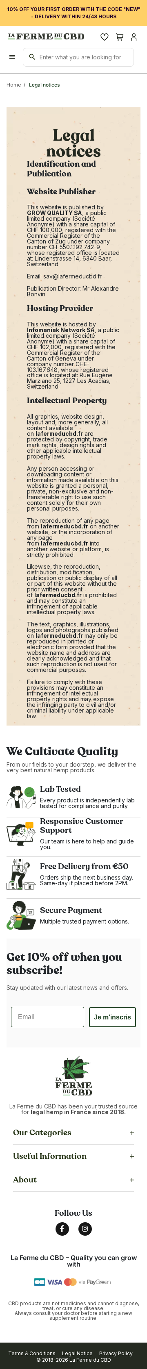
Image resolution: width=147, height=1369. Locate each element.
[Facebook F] (62, 1229)
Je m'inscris (112, 1017)
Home (14, 85)
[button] (32, 1354)
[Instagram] (85, 1229)
